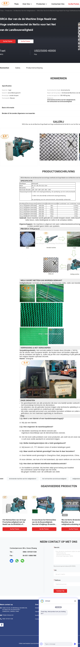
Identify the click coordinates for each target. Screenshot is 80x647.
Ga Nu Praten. (7, 41)
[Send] (75, 644)
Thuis (2, 10)
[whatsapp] (17, 561)
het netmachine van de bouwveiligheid (54, 478)
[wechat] (22, 561)
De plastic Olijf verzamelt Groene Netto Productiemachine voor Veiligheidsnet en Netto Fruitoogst (42, 524)
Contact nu (60, 591)
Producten (8, 10)
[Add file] (41, 644)
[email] (11, 561)
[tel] (28, 561)
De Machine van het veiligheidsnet (24, 10)
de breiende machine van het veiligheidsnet (22, 478)
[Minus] (75, 601)
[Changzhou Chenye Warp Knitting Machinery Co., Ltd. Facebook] (2, 625)
